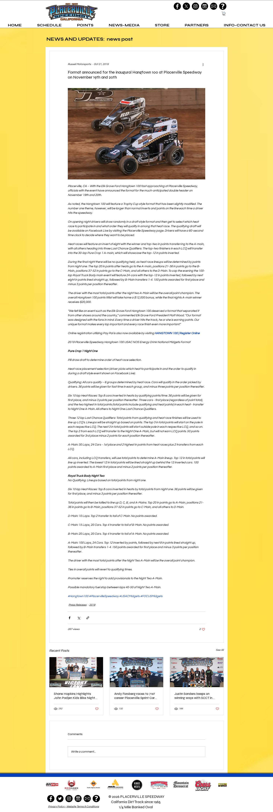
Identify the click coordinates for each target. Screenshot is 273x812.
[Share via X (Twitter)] (78, 618)
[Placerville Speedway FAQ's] (222, 6)
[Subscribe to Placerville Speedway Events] (204, 6)
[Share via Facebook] (69, 618)
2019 (92, 605)
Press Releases (78, 605)
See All (220, 650)
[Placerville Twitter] (186, 6)
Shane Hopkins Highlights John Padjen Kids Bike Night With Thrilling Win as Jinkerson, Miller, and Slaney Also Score (76, 696)
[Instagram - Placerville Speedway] (195, 6)
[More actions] (203, 64)
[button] (224, 13)
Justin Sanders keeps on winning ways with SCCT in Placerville (193, 696)
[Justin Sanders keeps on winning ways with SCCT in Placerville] (197, 672)
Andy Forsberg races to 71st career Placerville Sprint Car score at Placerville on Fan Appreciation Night (134, 696)
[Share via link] (88, 618)
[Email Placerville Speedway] (213, 6)
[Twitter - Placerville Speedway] (60, 798)
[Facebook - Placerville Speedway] (177, 6)
